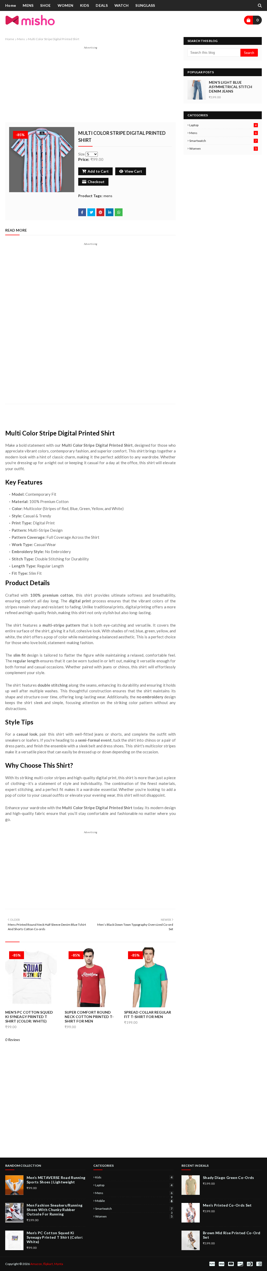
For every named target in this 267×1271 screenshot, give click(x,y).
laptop (223, 125)
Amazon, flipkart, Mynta (46, 1264)
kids (133, 1177)
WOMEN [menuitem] (66, 5)
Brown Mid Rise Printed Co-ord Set (231, 1235)
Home (9, 39)
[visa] (221, 1264)
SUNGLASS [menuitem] (145, 5)
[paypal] (212, 1264)
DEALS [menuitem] (102, 5)
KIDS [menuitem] (84, 5)
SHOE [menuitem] (45, 5)
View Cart (133, 171)
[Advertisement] (90, 85)
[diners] (250, 1264)
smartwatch (223, 141)
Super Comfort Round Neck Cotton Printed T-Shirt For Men (89, 1016)
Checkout (96, 181)
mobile (133, 1201)
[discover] (240, 1264)
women (223, 148)
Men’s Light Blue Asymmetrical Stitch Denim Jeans (230, 86)
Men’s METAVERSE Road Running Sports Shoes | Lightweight (56, 1179)
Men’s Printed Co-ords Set (227, 1205)
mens (21, 39)
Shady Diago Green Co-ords (228, 1177)
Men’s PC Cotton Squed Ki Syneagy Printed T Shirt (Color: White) (29, 1016)
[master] (231, 1264)
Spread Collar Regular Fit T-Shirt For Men (147, 1014)
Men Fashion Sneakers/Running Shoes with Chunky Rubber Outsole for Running (54, 1209)
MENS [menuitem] (28, 5)
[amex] (258, 1264)
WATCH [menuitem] (121, 5)
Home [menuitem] (10, 5)
